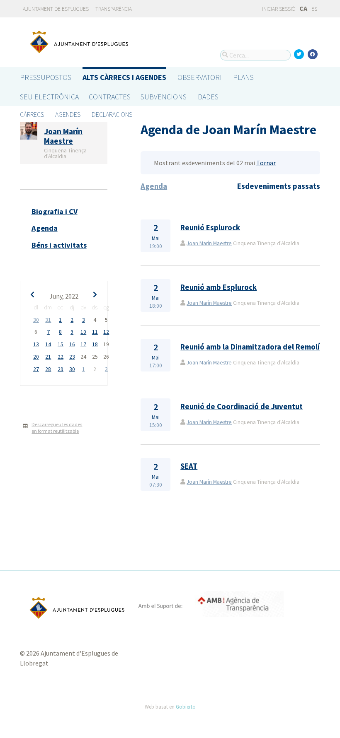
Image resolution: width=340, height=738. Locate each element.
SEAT (188, 466)
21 (48, 356)
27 (36, 369)
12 (106, 331)
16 (72, 344)
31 (48, 319)
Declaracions (112, 114)
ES (314, 8)
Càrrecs (32, 114)
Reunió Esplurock (210, 227)
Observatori (199, 77)
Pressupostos (45, 77)
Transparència (113, 8)
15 (60, 344)
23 (72, 356)
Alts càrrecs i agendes (124, 77)
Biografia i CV (55, 211)
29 (60, 369)
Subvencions (164, 96)
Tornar (266, 163)
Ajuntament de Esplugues (56, 8)
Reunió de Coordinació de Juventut (241, 406)
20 (36, 356)
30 (36, 319)
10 (83, 331)
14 (48, 344)
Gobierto (186, 706)
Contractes (110, 96)
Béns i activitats (59, 245)
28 (48, 369)
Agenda (45, 228)
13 (36, 344)
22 (60, 356)
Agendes (67, 114)
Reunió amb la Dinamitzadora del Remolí (250, 347)
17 (83, 344)
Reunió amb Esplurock (218, 287)
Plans (243, 77)
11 (95, 331)
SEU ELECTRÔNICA (49, 96)
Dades (208, 96)
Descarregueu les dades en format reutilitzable (57, 427)
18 (95, 344)
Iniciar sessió (278, 8)
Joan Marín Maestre (209, 243)
